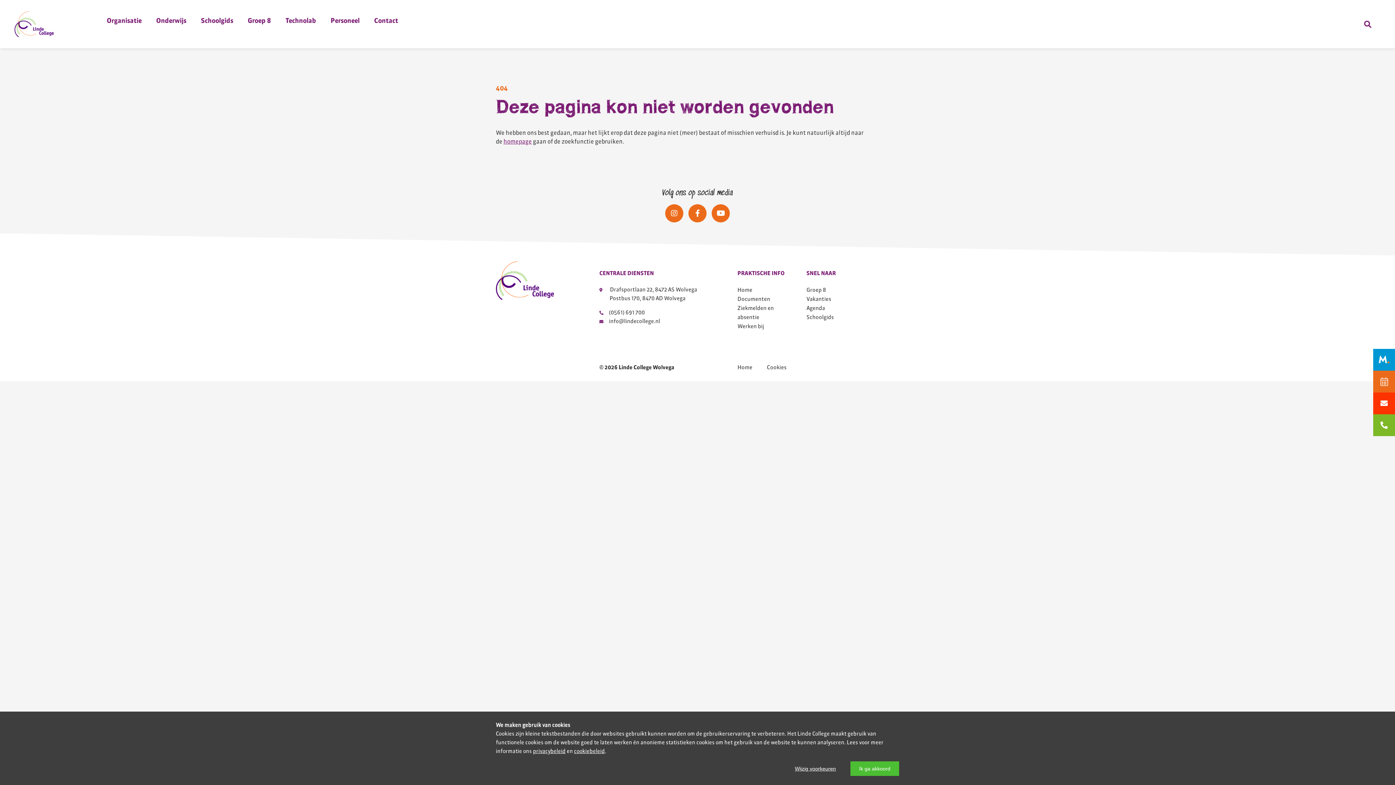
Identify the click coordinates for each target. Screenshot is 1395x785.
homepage (518, 141)
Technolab (301, 20)
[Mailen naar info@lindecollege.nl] (1384, 403)
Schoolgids (217, 20)
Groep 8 (259, 20)
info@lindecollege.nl (634, 321)
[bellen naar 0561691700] (1384, 425)
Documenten (753, 298)
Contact (386, 20)
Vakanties (818, 298)
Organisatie (124, 20)
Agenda (815, 308)
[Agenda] (1384, 381)
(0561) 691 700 (627, 312)
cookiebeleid (589, 751)
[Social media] (674, 213)
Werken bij (750, 326)
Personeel (345, 20)
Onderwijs (171, 20)
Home (744, 289)
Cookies (777, 367)
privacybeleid (549, 751)
